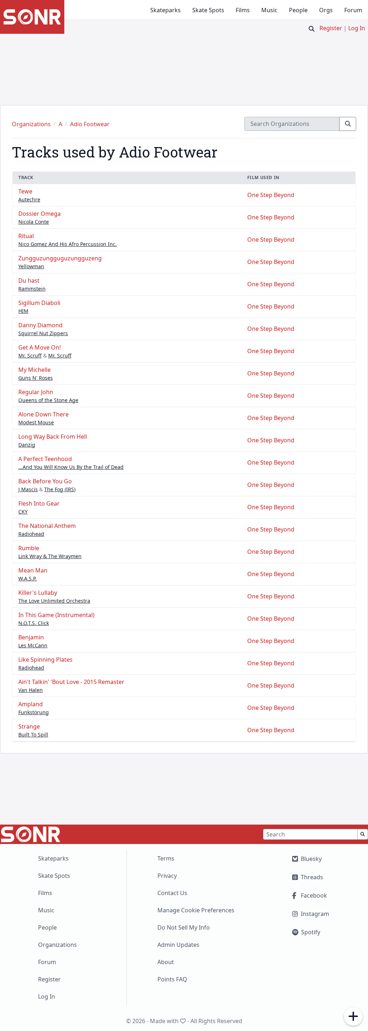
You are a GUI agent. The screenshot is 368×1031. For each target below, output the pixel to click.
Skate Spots (208, 10)
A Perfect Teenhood (45, 459)
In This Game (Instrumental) (56, 615)
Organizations (57, 945)
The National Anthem (47, 526)
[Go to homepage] (32, 17)
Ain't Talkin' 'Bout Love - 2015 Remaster (71, 682)
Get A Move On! (39, 347)
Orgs (326, 10)
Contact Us (172, 893)
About (165, 962)
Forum (353, 10)
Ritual (26, 236)
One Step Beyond (270, 195)
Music (269, 10)
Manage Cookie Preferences (195, 910)
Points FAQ (172, 979)
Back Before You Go (45, 481)
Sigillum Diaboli (39, 303)
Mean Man (32, 570)
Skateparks (165, 10)
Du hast (29, 280)
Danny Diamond (40, 325)
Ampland (30, 704)
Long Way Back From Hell (52, 437)
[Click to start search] (312, 29)
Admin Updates (178, 945)
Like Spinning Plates (45, 659)
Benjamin (31, 637)
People (298, 10)
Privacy (167, 876)
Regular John (35, 392)
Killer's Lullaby (37, 593)
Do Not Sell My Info (183, 927)
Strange (29, 726)
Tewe (25, 191)
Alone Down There (43, 414)
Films (243, 10)
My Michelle (34, 370)
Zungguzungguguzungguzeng (60, 258)
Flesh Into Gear (39, 503)
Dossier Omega (39, 214)
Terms (165, 858)
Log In (356, 28)
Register (330, 28)
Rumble (28, 548)
